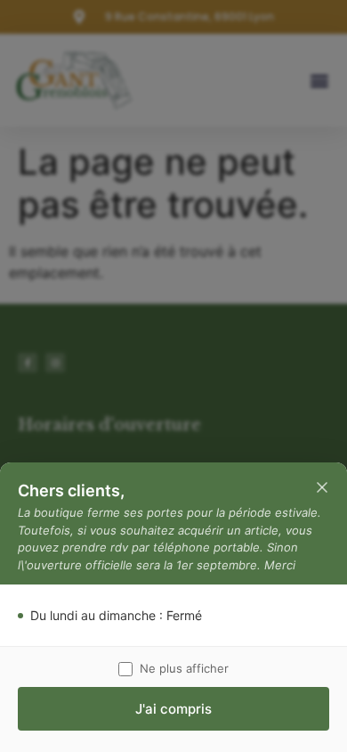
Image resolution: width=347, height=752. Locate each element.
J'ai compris (173, 708)
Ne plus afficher (184, 668)
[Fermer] (322, 487)
